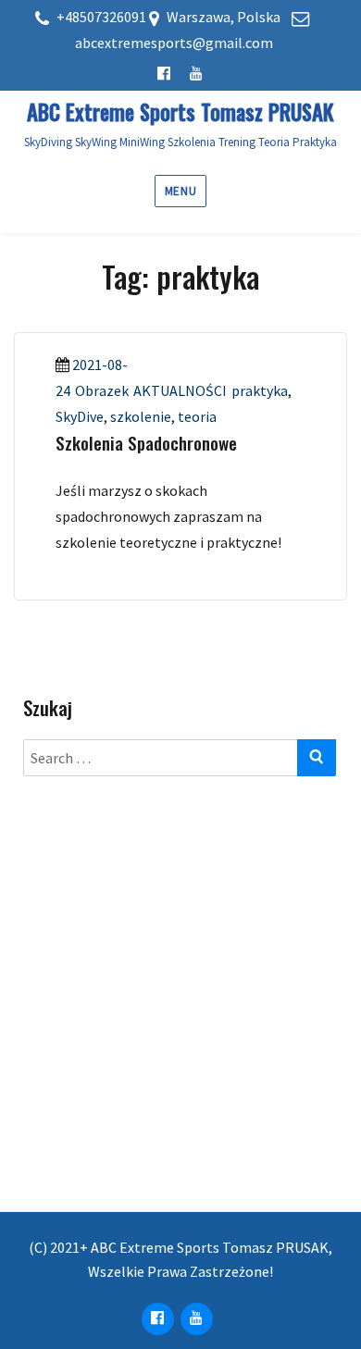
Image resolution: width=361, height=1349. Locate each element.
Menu (180, 191)
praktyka (259, 390)
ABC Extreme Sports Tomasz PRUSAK (180, 112)
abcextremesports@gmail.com (174, 42)
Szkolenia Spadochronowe (146, 442)
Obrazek (102, 390)
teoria (197, 416)
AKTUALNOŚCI (180, 390)
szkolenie (140, 416)
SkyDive (80, 416)
